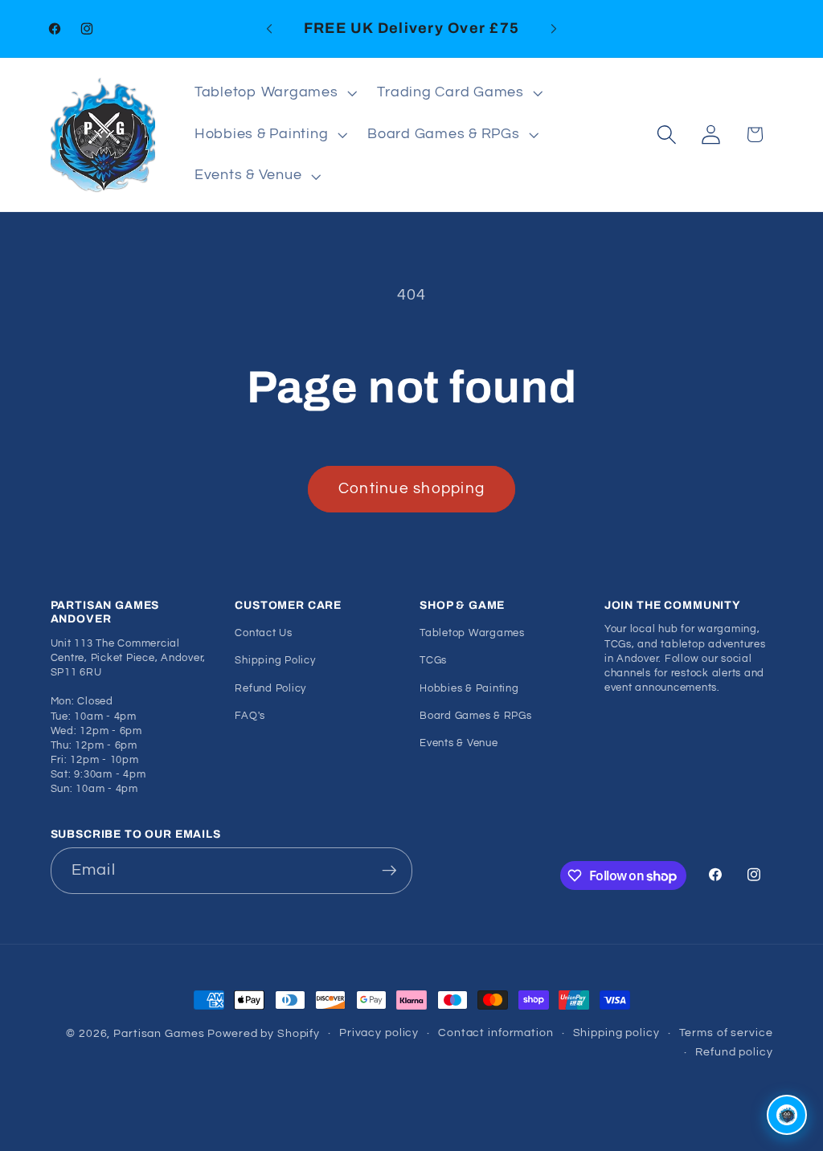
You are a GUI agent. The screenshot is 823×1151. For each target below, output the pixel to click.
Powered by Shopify (263, 1033)
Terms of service (726, 1033)
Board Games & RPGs (476, 716)
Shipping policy (616, 1033)
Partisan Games (158, 1033)
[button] (274, 93)
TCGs (433, 660)
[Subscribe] (389, 870)
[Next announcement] (553, 29)
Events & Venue (459, 743)
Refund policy (733, 1052)
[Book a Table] (787, 1115)
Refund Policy (270, 689)
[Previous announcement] (269, 29)
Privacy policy (379, 1033)
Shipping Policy (275, 660)
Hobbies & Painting (469, 689)
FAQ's (250, 716)
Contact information (496, 1033)
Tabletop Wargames (472, 633)
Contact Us (264, 633)
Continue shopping (411, 488)
